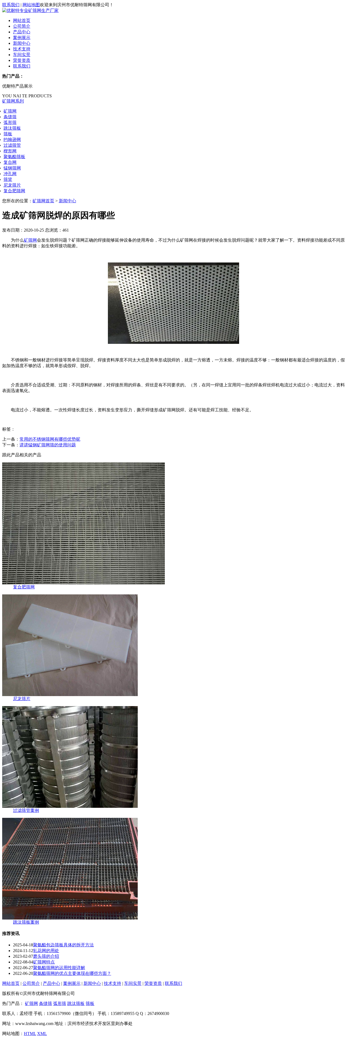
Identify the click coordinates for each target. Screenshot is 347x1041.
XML (42, 1033)
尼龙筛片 (12, 185)
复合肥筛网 (14, 190)
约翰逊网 (12, 139)
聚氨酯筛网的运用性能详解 (59, 967)
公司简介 (21, 26)
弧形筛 (10, 122)
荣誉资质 (21, 60)
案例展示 (21, 37)
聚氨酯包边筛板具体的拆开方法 (63, 945)
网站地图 (31, 4)
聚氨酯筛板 (14, 156)
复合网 (10, 162)
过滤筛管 (12, 145)
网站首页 (21, 20)
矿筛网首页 (43, 200)
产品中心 (21, 32)
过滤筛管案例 (26, 810)
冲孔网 (10, 173)
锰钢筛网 (12, 168)
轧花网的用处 (46, 950)
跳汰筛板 (12, 128)
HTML (30, 1033)
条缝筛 (10, 116)
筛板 (8, 134)
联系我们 (11, 4)
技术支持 (21, 49)
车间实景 (21, 54)
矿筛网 (10, 111)
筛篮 (8, 179)
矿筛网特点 (44, 962)
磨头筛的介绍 (46, 956)
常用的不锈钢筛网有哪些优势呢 (50, 439)
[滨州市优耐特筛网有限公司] (30, 10)
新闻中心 (21, 43)
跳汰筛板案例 (26, 922)
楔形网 (10, 151)
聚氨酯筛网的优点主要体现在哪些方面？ (72, 973)
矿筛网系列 (13, 101)
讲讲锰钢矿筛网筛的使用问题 (48, 445)
